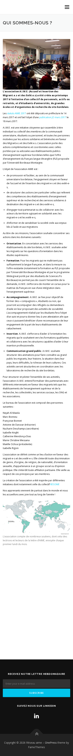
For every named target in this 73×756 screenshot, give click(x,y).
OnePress (51, 742)
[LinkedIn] (36, 716)
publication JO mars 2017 (52, 117)
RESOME (55, 484)
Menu (67, 7)
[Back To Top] (36, 734)
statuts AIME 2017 (16, 113)
